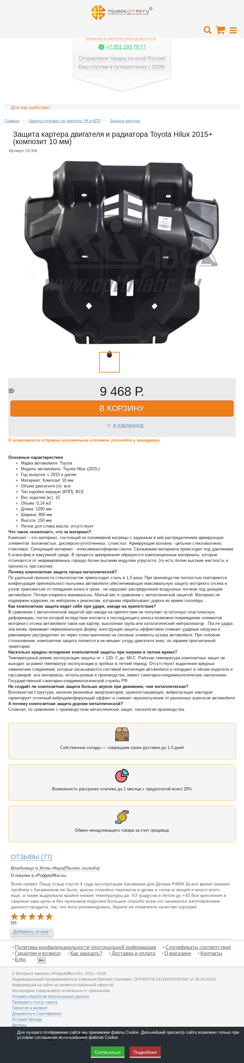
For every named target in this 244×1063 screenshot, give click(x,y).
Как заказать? (86, 953)
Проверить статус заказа (35, 1002)
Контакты (211, 953)
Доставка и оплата (133, 953)
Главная (11, 121)
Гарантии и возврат (38, 953)
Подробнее (145, 1052)
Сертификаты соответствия (198, 947)
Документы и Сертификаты (37, 1013)
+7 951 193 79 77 (126, 47)
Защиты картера (125, 121)
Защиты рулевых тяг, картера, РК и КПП (65, 121)
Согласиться (108, 1052)
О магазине (177, 953)
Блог (20, 959)
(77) (31, 856)
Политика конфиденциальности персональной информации (85, 947)
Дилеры (19, 1025)
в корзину (121, 408)
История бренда (27, 1019)
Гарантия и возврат (30, 1008)
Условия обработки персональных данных (50, 996)
